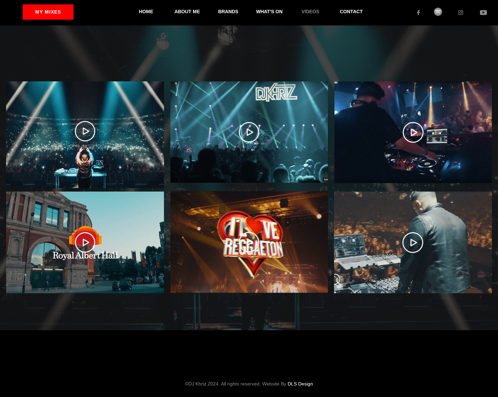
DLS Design (300, 383)
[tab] (85, 134)
